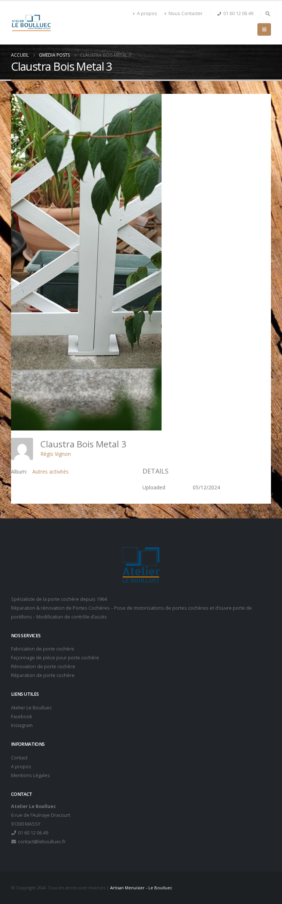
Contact (19, 758)
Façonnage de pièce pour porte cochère (55, 658)
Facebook (21, 716)
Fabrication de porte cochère (42, 649)
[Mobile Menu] (264, 29)
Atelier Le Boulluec (31, 708)
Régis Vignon (55, 453)
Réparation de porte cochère (43, 675)
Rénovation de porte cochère (43, 666)
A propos (147, 13)
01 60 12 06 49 (238, 13)
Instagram (22, 725)
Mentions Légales (30, 775)
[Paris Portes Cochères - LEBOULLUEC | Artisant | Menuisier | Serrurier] (31, 23)
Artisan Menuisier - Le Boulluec (141, 887)
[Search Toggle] (267, 13)
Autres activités (50, 471)
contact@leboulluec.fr (41, 842)
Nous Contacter (186, 13)
